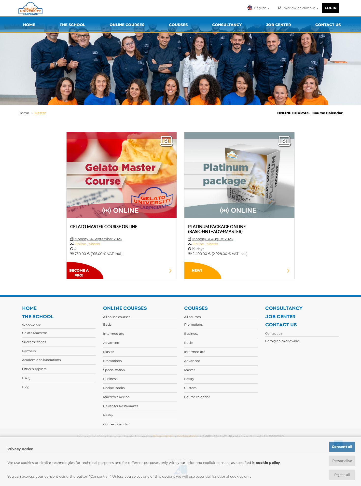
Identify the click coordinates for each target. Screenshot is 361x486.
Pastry (108, 415)
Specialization (114, 370)
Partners (29, 351)
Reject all (342, 474)
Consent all (342, 446)
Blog (25, 387)
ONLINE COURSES (293, 113)
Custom (190, 388)
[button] (259, 8)
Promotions (112, 361)
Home (23, 113)
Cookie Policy (187, 436)
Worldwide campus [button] (300, 8)
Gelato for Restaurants (120, 406)
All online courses (116, 317)
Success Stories (34, 342)
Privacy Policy (163, 436)
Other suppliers (34, 369)
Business (110, 379)
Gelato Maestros (34, 333)
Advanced (111, 343)
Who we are (31, 325)
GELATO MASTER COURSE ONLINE (104, 226)
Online (81, 244)
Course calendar (116, 424)
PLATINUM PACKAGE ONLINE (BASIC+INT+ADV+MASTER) (217, 229)
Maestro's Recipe (116, 397)
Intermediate (113, 333)
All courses (192, 317)
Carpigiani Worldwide (282, 341)
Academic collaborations (41, 360)
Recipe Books (114, 388)
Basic (107, 324)
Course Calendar (327, 113)
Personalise (342, 460)
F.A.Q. (26, 378)
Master (40, 113)
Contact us (273, 333)
